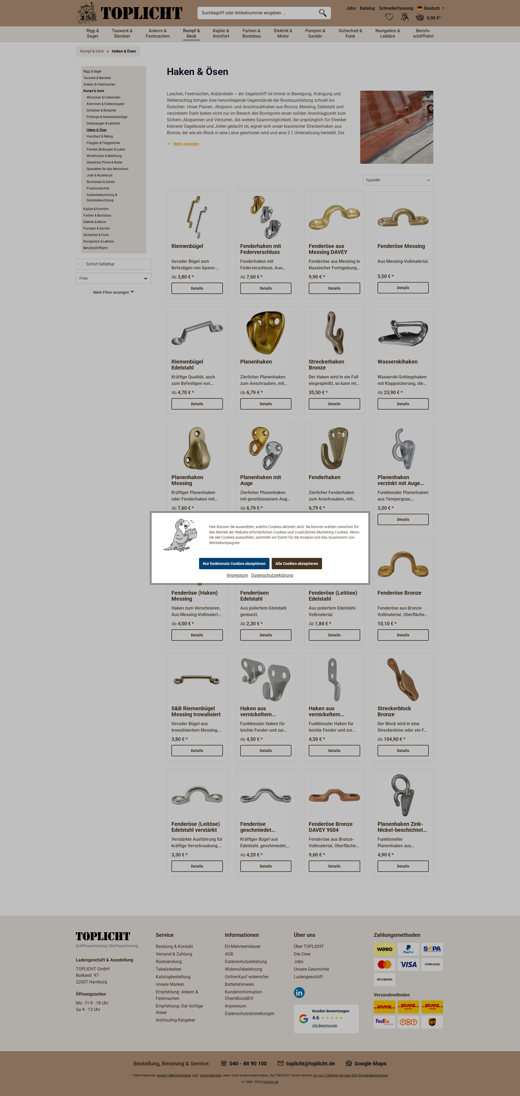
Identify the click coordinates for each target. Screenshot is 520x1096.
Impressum (237, 575)
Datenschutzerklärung (272, 575)
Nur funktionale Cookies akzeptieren (234, 563)
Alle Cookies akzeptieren (296, 563)
